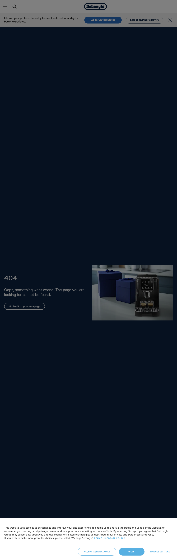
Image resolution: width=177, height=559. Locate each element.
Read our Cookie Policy (109, 538)
